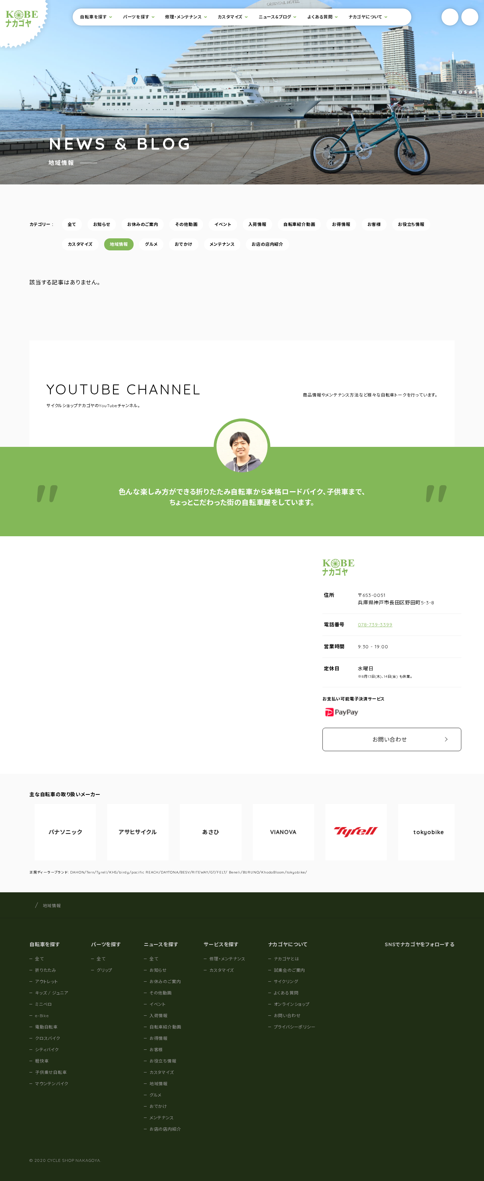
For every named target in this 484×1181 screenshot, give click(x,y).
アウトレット (46, 981)
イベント (222, 224)
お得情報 (341, 224)
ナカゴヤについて (365, 17)
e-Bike (42, 1015)
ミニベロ (43, 1004)
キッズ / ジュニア (51, 993)
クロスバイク (47, 1038)
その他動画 (186, 224)
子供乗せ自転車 (51, 1072)
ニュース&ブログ (275, 17)
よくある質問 (320, 17)
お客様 (374, 224)
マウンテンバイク (51, 1083)
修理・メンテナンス (183, 17)
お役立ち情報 (411, 224)
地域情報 (119, 244)
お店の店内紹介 (267, 244)
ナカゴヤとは (286, 958)
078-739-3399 (375, 624)
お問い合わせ (389, 739)
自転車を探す (93, 17)
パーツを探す (136, 17)
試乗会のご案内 (289, 970)
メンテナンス (222, 244)
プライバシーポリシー (295, 1027)
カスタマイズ (230, 17)
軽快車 (42, 1061)
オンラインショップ (292, 1004)
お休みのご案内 (142, 224)
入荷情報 (257, 224)
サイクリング (286, 981)
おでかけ (183, 244)
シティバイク (47, 1049)
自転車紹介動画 (299, 224)
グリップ (104, 970)
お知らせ (101, 224)
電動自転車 (46, 1027)
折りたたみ (45, 970)
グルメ (151, 244)
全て (72, 224)
